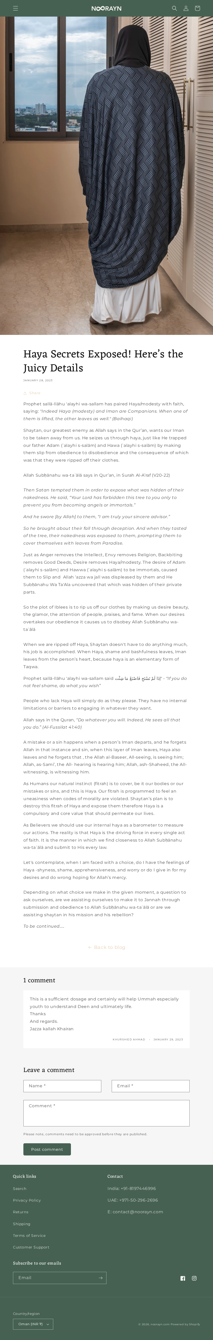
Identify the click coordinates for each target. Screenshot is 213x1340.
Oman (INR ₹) (30, 1324)
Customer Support (31, 1247)
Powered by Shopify (185, 1324)
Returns (20, 1212)
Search (19, 1188)
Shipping (22, 1224)
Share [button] (35, 393)
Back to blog (109, 947)
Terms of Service (29, 1235)
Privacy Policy (27, 1200)
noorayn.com (160, 1324)
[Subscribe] (100, 1278)
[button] (15, 8)
